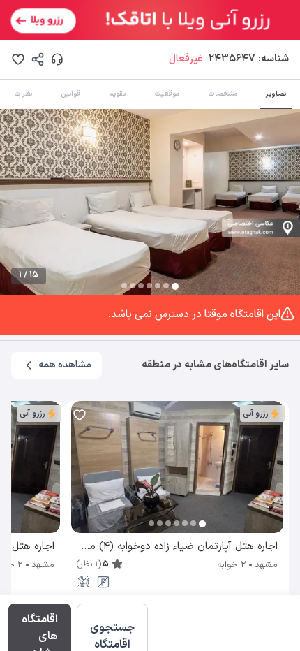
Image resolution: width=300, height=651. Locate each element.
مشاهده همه (64, 365)
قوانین (70, 94)
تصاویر (276, 94)
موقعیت (166, 94)
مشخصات (222, 94)
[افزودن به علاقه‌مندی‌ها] (18, 59)
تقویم (117, 94)
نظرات (23, 94)
